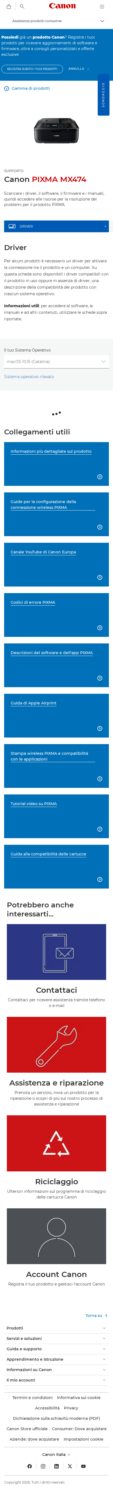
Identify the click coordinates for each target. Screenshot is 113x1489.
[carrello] (8, 6)
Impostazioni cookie (83, 1439)
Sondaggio (103, 94)
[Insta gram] (43, 1466)
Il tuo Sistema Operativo (27, 350)
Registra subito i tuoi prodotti (32, 69)
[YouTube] (83, 1466)
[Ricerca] (22, 6)
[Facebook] (29, 1466)
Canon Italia (54, 1454)
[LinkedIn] (56, 1466)
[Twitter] (70, 1466)
